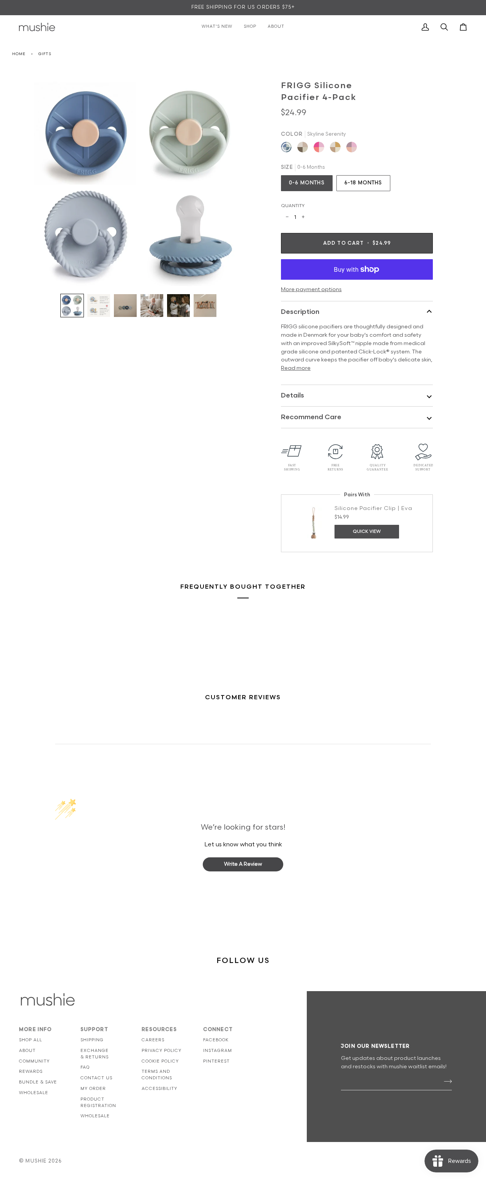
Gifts (44, 54)
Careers (153, 1039)
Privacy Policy (161, 1050)
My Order (93, 1088)
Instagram (217, 1050)
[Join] (445, 1081)
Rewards (31, 1071)
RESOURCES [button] (159, 1029)
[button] (72, 305)
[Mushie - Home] (37, 27)
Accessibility (159, 1088)
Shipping (92, 1039)
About (27, 1050)
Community (34, 1061)
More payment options (311, 289)
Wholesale (33, 1092)
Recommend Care (311, 417)
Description (300, 312)
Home (18, 54)
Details (292, 395)
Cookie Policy (160, 1061)
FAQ (85, 1067)
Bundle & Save (38, 1082)
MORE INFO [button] (35, 1029)
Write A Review (243, 864)
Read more (296, 368)
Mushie (36, 1161)
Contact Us (96, 1077)
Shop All (30, 1039)
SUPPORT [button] (94, 1029)
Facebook (216, 1039)
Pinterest (216, 1061)
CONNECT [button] (218, 1029)
